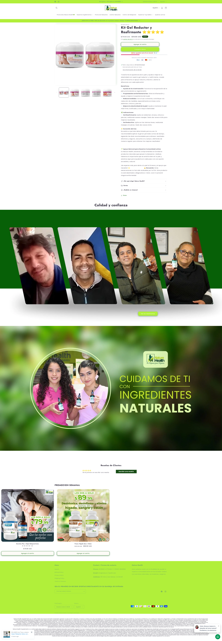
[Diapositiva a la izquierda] (56, 92)
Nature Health (63, 613)
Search (57, 569)
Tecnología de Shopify (73, 613)
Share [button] (125, 195)
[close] (31, 632)
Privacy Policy (59, 575)
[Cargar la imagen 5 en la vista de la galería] (107, 92)
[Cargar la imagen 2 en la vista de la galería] (75, 92)
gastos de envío (128, 39)
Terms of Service (60, 581)
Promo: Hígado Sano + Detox (83, 544)
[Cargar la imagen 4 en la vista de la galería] (96, 92)
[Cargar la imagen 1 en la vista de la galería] (64, 92)
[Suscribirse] (84, 591)
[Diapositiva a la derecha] (115, 92)
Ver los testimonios (148, 313)
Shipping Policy (59, 578)
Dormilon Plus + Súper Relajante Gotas (27, 544)
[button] (56, 8)
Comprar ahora (140, 49)
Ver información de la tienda (132, 70)
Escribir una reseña (126, 471)
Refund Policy (59, 572)
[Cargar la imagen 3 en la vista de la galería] (86, 92)
